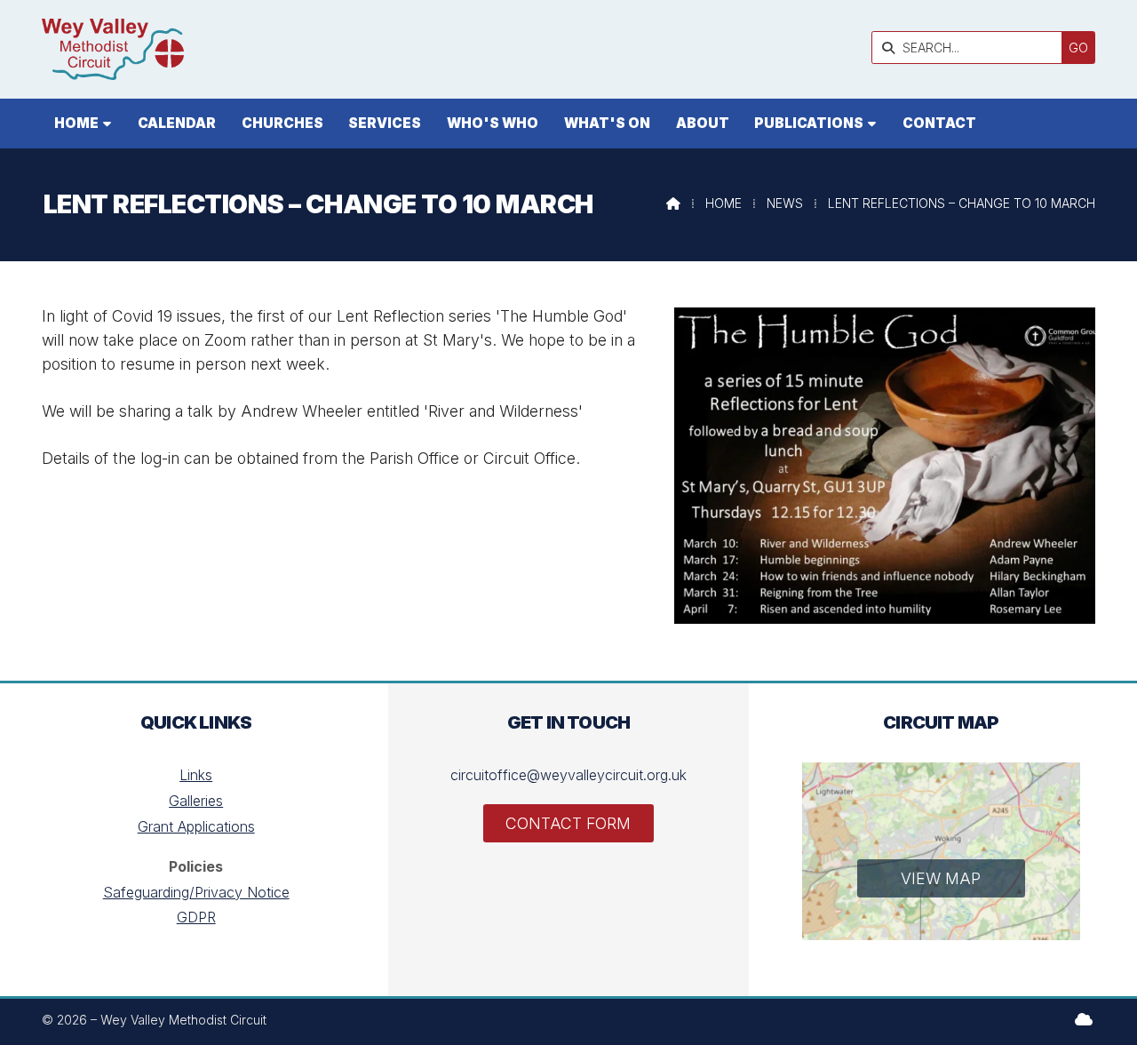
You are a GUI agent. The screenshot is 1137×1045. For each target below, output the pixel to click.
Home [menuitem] (76, 123)
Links (195, 775)
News (785, 203)
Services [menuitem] (384, 123)
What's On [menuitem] (607, 123)
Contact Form (568, 823)
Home (723, 203)
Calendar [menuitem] (177, 123)
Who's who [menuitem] (492, 123)
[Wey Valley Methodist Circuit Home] (113, 49)
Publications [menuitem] (808, 123)
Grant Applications (196, 826)
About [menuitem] (702, 123)
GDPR (196, 917)
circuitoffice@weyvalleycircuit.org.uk (568, 775)
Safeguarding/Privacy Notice (196, 892)
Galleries (196, 801)
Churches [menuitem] (282, 123)
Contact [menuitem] (939, 123)
